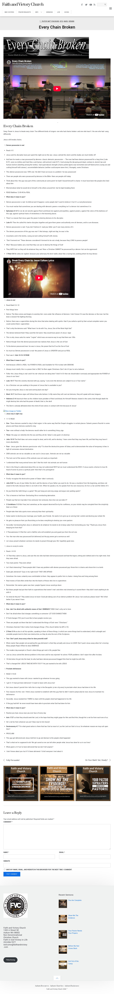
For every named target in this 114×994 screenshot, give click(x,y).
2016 (61, 21)
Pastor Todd (8, 18)
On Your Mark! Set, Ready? (96, 760)
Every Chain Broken (57, 27)
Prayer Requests (24, 12)
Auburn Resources (42, 986)
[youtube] (90, 4)
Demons (96, 17)
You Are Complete (21, 799)
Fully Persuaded (12, 760)
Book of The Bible (27, 792)
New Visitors (9, 12)
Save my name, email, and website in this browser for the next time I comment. (39, 870)
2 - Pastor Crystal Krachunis (50, 792)
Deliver (91, 17)
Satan (105, 17)
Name (6, 852)
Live (58, 12)
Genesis (50, 795)
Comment (7, 822)
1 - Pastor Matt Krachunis (49, 21)
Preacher (16, 795)
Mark (66, 21)
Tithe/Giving (10, 960)
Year (26, 795)
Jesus (101, 17)
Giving (66, 12)
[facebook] (82, 4)
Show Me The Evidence (57, 799)
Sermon (71, 21)
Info (36, 12)
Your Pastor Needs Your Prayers (93, 799)
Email (62, 852)
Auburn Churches (56, 986)
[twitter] (86, 4)
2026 (20, 792)
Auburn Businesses (72, 986)
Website (6, 861)
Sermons (49, 12)
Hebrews (35, 792)
